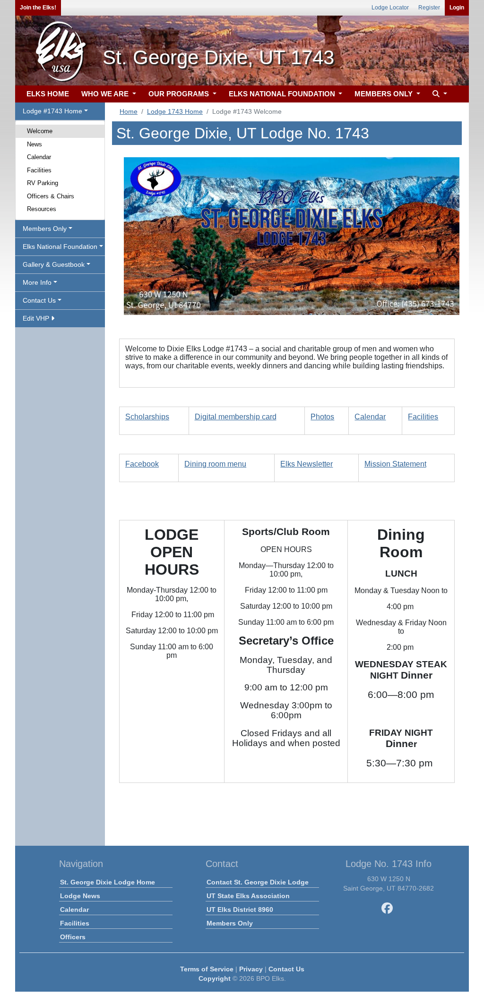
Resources (41, 208)
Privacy (251, 969)
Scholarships (147, 417)
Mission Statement (395, 464)
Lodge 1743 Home (175, 111)
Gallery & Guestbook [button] (54, 264)
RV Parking (42, 183)
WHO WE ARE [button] (105, 94)
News (34, 144)
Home (129, 111)
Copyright (215, 978)
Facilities (39, 170)
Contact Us (286, 969)
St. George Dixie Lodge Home (107, 882)
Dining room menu (215, 464)
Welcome (39, 131)
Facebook (142, 464)
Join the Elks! (38, 7)
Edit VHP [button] (37, 318)
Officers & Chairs (50, 196)
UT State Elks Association (248, 896)
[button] (439, 94)
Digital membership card (236, 417)
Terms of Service (206, 969)
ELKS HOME (47, 94)
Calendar (39, 157)
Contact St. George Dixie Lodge (258, 882)
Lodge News (80, 896)
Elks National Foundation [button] (60, 246)
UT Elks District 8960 (240, 909)
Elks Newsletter (306, 464)
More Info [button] (37, 282)
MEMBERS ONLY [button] (384, 94)
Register (429, 7)
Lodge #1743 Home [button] (52, 111)
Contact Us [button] (39, 300)
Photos (322, 417)
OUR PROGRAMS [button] (179, 94)
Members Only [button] (45, 228)
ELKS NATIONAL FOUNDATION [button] (283, 94)
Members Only (230, 923)
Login (456, 7)
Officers (73, 937)
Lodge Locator (390, 7)
